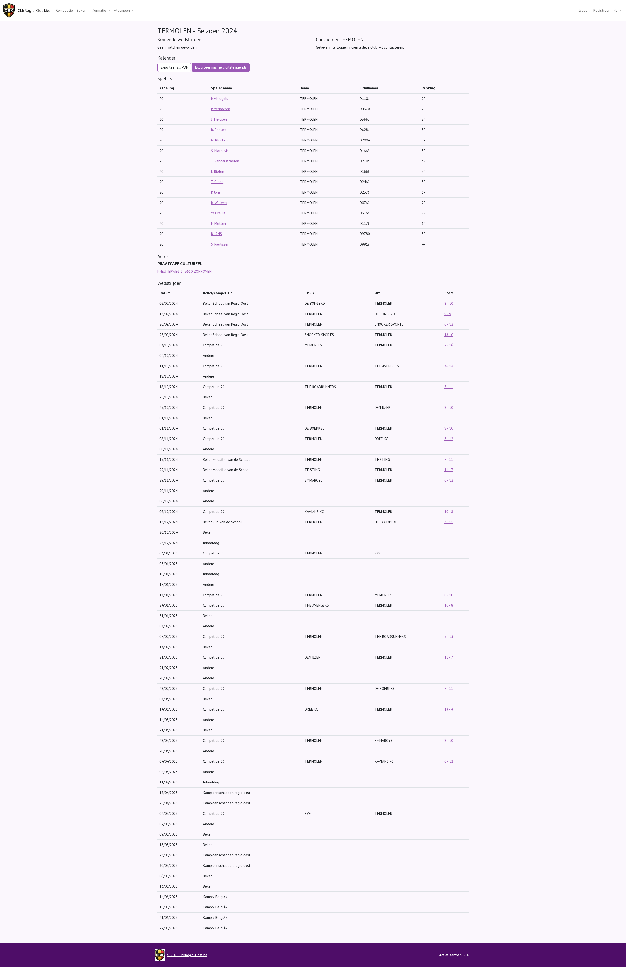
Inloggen (582, 10)
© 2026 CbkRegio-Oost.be (187, 955)
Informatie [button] (98, 10)
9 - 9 (447, 314)
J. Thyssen (219, 119)
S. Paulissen (220, 244)
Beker (81, 10)
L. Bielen (217, 171)
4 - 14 (448, 366)
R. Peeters (219, 129)
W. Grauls (218, 213)
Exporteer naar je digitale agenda (220, 67)
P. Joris (216, 192)
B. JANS (216, 233)
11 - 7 (448, 469)
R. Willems (219, 202)
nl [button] (616, 10)
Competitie (64, 10)
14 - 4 (448, 709)
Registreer (601, 10)
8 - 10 (448, 303)
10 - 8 (448, 511)
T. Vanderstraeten (225, 161)
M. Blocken (219, 140)
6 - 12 (448, 324)
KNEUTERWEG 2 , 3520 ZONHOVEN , (185, 271)
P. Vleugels (219, 98)
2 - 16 (448, 345)
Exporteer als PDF (174, 67)
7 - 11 (448, 386)
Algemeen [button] (122, 10)
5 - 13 (448, 636)
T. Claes (217, 181)
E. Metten (218, 223)
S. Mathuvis (220, 150)
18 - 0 (448, 334)
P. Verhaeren (220, 109)
